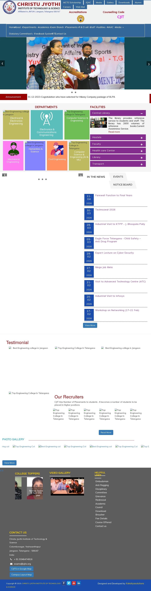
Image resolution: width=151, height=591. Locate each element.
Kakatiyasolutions (135, 583)
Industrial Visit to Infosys (109, 296)
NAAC (110, 27)
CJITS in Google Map (22, 568)
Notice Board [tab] (122, 184)
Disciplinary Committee (101, 491)
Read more (114, 131)
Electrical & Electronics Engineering (16, 120)
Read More (106, 432)
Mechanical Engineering (13, 160)
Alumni (138, 2)
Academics (43, 27)
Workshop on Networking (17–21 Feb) (117, 310)
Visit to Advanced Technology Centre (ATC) (120, 281)
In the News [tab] (96, 176)
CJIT (120, 17)
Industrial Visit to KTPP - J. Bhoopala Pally (120, 224)
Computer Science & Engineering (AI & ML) (79, 155)
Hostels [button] (96, 137)
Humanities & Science (36, 150)
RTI (54, 33)
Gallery (110, 2)
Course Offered (103, 522)
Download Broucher (100, 513)
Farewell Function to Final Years (113, 195)
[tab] (118, 113)
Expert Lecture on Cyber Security (114, 252)
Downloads (124, 2)
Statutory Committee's (21, 33)
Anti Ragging (102, 485)
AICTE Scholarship (72, 2)
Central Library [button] (101, 112)
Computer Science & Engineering (77, 119)
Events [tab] (118, 176)
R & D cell (84, 27)
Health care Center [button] (103, 150)
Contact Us (60, 33)
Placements (71, 27)
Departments (29, 27)
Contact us (100, 526)
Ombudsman (101, 481)
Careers (67, 7)
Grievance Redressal (100, 498)
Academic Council (100, 505)
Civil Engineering (57, 159)
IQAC (88, 2)
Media (99, 2)
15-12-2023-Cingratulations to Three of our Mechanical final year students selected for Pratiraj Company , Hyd (85, 96)
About (17, 27)
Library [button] (96, 157)
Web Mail (80, 7)
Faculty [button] (96, 143)
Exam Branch (57, 27)
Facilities (101, 27)
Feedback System (43, 33)
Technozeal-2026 (105, 209)
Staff (93, 27)
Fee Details (101, 518)
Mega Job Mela (104, 267)
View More (90, 325)
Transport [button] (98, 163)
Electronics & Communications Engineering (46, 132)
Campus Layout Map (22, 574)
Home (12, 27)
